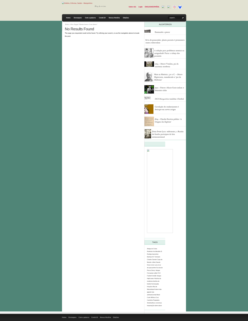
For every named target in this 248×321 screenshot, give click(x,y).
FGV (159, 273)
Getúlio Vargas (156, 276)
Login (140, 7)
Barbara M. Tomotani (153, 257)
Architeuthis (157, 251)
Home (68, 18)
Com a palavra (90, 18)
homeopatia (155, 284)
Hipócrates (150, 278)
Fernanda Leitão (152, 273)
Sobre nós (132, 7)
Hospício (150, 286)
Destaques (78, 18)
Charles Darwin (152, 259)
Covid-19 (102, 18)
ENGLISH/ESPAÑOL (152, 7)
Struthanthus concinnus (154, 303)
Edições (126, 18)
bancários (155, 254)
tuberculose (158, 305)
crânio (154, 262)
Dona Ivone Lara (152, 265)
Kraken (156, 289)
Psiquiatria (156, 300)
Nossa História (114, 18)
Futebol (149, 276)
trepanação (150, 305)
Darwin (158, 262)
